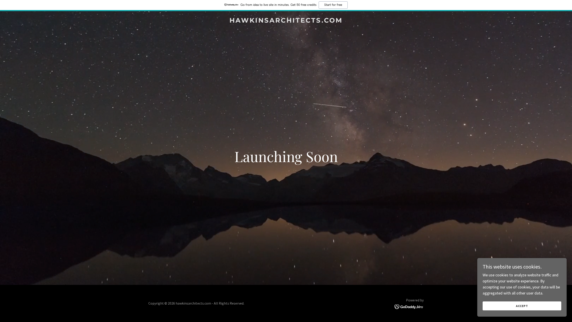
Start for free (333, 4)
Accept (522, 306)
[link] (286, 21)
